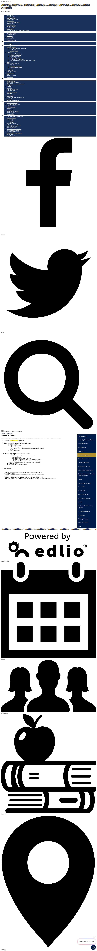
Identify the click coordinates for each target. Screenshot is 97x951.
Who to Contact (13, 49)
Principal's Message (11, 18)
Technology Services (12, 112)
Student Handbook (11, 26)
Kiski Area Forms (11, 90)
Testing (8, 62)
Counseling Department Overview (18, 48)
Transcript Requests (11, 75)
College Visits (10, 70)
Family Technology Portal (13, 82)
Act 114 (11, 120)
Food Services (10, 109)
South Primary (10, 38)
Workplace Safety (11, 114)
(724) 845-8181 (37, 529)
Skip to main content (5, 1)
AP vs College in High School (17, 59)
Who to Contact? (11, 81)
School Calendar (11, 16)
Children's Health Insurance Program (15, 97)
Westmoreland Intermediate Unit (14, 133)
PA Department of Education (13, 130)
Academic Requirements (15, 53)
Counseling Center (11, 47)
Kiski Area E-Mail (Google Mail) (15, 116)
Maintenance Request (12, 123)
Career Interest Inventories (16, 67)
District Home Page (11, 40)
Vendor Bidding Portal (12, 126)
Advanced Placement (15, 56)
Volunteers (9, 93)
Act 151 (12, 122)
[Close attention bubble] (94, 937)
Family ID (9, 88)
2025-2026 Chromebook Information (15, 83)
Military (8, 74)
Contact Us (9, 99)
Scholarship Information (15, 66)
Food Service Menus (12, 92)
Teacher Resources (11, 127)
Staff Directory (10, 23)
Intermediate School (11, 33)
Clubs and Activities (11, 71)
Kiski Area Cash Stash (12, 103)
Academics (9, 52)
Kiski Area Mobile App (12, 89)
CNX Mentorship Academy (13, 104)
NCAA (11, 68)
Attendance (9, 85)
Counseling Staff (14, 51)
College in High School (15, 57)
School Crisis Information (13, 100)
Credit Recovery (11, 73)
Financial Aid (13, 64)
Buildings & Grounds (12, 105)
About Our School (11, 25)
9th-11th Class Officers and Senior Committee (18, 30)
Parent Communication (12, 19)
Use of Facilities (10, 94)
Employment (10, 29)
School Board (10, 15)
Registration (9, 86)
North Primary (10, 37)
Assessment (9, 42)
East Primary (10, 36)
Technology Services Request (14, 125)
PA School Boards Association (14, 129)
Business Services (11, 107)
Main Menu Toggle (5, 11)
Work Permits (10, 77)
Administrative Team (15, 22)
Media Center (10, 96)
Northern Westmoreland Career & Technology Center (22, 60)
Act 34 (11, 119)
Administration (10, 21)
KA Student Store (11, 27)
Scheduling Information (15, 55)
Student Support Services (13, 111)
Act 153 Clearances (11, 118)
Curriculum (9, 44)
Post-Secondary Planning (13, 63)
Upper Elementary (11, 34)
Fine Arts (9, 108)
